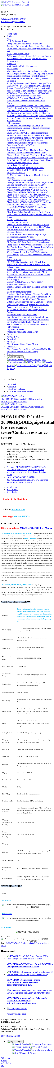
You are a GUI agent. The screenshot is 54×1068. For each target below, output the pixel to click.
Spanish (20, 359)
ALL (9, 39)
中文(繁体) (30, 1053)
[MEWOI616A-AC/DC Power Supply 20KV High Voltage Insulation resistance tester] (30, 959)
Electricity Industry (16, 389)
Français (26, 1050)
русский (21, 362)
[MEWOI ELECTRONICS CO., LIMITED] (27, 3)
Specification (12, 489)
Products (12, 386)
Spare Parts (11, 492)
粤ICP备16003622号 (10, 1036)
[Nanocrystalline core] (17, 1008)
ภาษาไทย (31, 365)
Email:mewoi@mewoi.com (13, 21)
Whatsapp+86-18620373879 (13, 19)
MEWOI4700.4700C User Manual (36, 528)
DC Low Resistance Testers (20, 391)
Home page (12, 34)
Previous (27, 471)
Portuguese (41, 359)
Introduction (12, 487)
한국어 (38, 362)
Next (27, 480)
